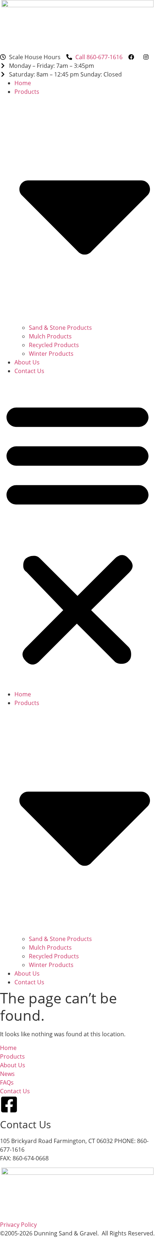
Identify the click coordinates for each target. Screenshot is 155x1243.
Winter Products (51, 354)
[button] (77, 532)
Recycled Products (54, 345)
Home (22, 83)
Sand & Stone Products (60, 328)
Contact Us (29, 371)
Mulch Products (50, 336)
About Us (27, 362)
